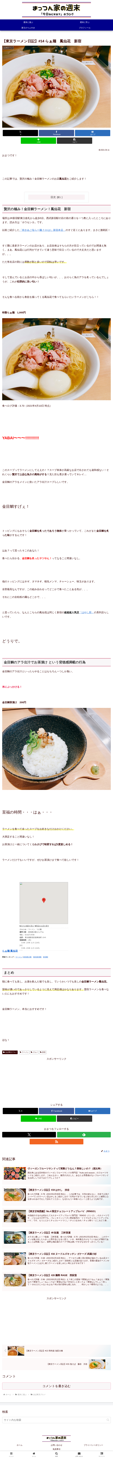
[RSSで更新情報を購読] (56, 1141)
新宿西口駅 (27, 957)
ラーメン (18, 957)
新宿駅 (45, 957)
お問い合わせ (56, 1445)
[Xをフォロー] (29, 1134)
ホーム (19, 1445)
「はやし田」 (86, 612)
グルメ (35, 1052)
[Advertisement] (56, 1080)
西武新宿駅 (37, 957)
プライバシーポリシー (93, 1445)
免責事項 (56, 1449)
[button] (74, 141)
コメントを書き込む (56, 1386)
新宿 (43, 1052)
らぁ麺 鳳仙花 (10, 951)
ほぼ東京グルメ (11, 1052)
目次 (53, 197)
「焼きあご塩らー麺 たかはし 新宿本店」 (43, 230)
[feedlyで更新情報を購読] (84, 1134)
